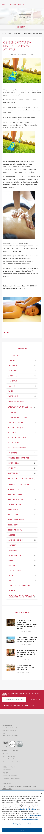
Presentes (22, 550)
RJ (3, 746)
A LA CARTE (22, 366)
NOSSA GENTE (22, 525)
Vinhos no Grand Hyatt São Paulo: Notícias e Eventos (22, 596)
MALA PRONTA (22, 510)
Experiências (22, 463)
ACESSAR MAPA (7, 789)
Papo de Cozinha (22, 540)
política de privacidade (25, 705)
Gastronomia (22, 473)
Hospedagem (22, 490)
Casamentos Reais (22, 401)
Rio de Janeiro (22, 555)
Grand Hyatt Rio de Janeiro (22, 479)
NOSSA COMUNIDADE (22, 520)
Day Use (5, 753)
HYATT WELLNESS (22, 495)
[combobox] (21, 26)
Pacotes (22, 535)
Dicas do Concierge (22, 448)
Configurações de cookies (22, 824)
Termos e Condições (34, 815)
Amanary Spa (22, 371)
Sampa (22, 560)
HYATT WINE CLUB (22, 500)
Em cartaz (22, 453)
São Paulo (22, 565)
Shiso (22, 575)
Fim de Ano (22, 468)
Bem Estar (22, 381)
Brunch (22, 386)
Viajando (22, 590)
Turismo (22, 580)
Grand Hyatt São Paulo (22, 485)
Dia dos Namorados (22, 438)
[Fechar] (41, 793)
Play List (22, 545)
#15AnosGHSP (22, 356)
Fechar (22, 830)
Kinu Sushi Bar (22, 505)
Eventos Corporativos (22, 458)
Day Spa (5, 772)
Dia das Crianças (22, 428)
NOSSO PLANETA (22, 530)
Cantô (22, 391)
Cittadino (22, 413)
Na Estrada (22, 515)
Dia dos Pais (22, 443)
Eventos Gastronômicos (10, 759)
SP (6, 746)
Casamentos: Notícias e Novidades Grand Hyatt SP (22, 407)
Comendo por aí (22, 423)
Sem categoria (22, 570)
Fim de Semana (7, 770)
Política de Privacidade (28, 809)
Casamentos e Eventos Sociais (12, 762)
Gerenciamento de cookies (10, 735)
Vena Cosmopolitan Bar (22, 585)
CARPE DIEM (22, 396)
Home (4, 33)
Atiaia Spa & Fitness (9, 756)
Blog (9, 33)
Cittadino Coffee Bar (22, 418)
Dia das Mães (22, 433)
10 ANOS (22, 361)
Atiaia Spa (22, 376)
